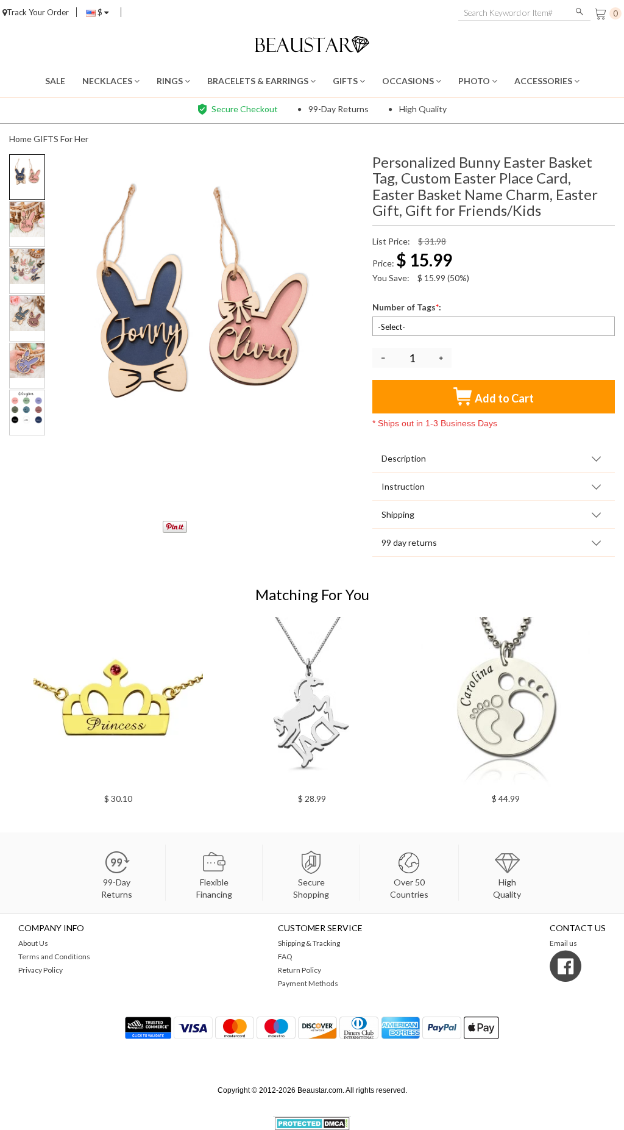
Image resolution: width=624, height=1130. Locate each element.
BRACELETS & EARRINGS (258, 81)
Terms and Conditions (54, 956)
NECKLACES (108, 81)
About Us (33, 943)
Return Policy (299, 969)
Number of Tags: (407, 307)
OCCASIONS (409, 81)
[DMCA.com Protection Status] (312, 1122)
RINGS (171, 81)
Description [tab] (403, 458)
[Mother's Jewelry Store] (312, 43)
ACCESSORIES (544, 81)
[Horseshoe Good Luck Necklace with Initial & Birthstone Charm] (388, 702)
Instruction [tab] (403, 486)
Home (20, 139)
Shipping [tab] (397, 514)
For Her (74, 139)
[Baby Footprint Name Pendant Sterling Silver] (195, 702)
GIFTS (346, 81)
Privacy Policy (40, 969)
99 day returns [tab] (409, 542)
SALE (55, 81)
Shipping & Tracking (309, 943)
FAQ (285, 956)
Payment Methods (308, 983)
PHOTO (475, 81)
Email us (563, 943)
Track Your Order (38, 12)
